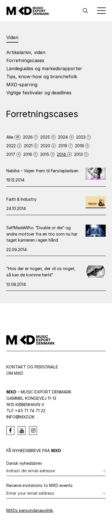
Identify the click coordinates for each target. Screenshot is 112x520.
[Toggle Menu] (101, 10)
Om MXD (14, 373)
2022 (13, 145)
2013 (80, 154)
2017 (13, 154)
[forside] (27, 10)
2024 (65, 137)
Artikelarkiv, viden (25, 52)
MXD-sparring (21, 84)
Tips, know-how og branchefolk (41, 76)
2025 (47, 137)
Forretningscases (25, 60)
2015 (46, 154)
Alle (12, 137)
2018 (81, 145)
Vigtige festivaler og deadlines (39, 92)
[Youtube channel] (22, 430)
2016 (29, 154)
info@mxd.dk (20, 416)
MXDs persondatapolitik (29, 510)
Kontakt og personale (32, 366)
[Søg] (85, 10)
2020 (47, 145)
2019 (64, 145)
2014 (63, 154)
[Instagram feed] (33, 430)
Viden (12, 37)
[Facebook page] (10, 430)
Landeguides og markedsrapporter (44, 68)
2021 (30, 145)
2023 (82, 137)
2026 (29, 137)
